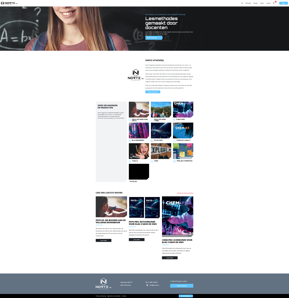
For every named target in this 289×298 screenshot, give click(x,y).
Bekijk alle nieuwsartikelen (185, 193)
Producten (248, 3)
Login (283, 3)
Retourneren (186, 296)
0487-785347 (153, 282)
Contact (268, 3)
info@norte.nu (154, 285)
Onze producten (152, 38)
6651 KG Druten (126, 285)
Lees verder (103, 240)
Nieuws (256, 3)
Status (262, 3)
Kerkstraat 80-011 (126, 282)
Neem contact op (152, 92)
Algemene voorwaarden (114, 296)
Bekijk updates (182, 286)
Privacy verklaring (101, 296)
